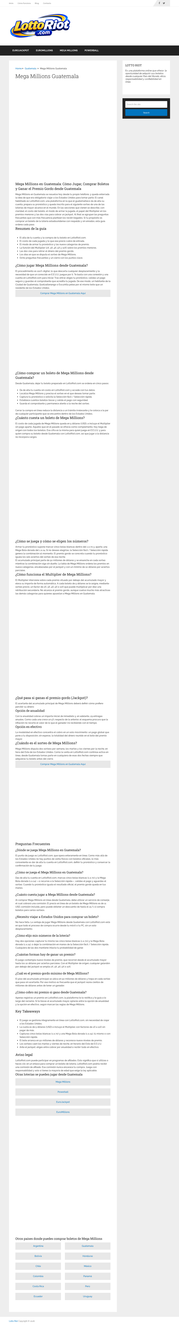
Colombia (38, 1276)
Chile (38, 1266)
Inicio (11, 3)
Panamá (87, 1276)
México (87, 1266)
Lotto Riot (13, 1321)
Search (146, 113)
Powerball (92, 50)
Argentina (38, 1246)
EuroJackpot (20, 50)
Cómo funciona (24, 3)
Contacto (47, 3)
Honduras (88, 1256)
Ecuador (38, 1296)
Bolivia (38, 1256)
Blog (37, 3)
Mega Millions (69, 50)
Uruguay (87, 1296)
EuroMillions (44, 50)
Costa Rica (38, 1286)
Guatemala (87, 1246)
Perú (87, 1286)
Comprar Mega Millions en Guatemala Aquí (63, 293)
